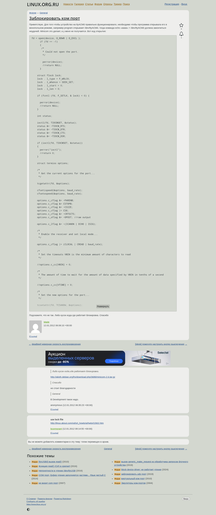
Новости (68, 4)
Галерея (79, 4)
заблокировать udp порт (133, 474)
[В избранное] (181, 25)
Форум (98, 4)
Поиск (126, 4)
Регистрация (172, 4)
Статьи (89, 4)
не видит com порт (48, 483)
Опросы (107, 4)
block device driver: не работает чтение (141, 469)
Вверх (186, 499)
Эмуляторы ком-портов (133, 483)
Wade (46, 322)
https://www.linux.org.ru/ (36, 504)
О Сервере (31, 499)
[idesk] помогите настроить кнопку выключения (159, 344)
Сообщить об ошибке (35, 501)
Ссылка (33, 336)
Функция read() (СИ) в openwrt (54, 466)
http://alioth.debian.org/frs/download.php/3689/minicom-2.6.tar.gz (82, 377)
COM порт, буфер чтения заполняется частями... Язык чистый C (72, 475)
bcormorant (56, 429)
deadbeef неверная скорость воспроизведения (56, 344)
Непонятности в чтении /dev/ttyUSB (57, 470)
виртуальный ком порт (133, 478)
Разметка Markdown (62, 499)
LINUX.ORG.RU (43, 4)
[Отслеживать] (181, 33)
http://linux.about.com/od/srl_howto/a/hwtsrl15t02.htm (77, 423)
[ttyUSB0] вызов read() (50, 461)
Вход (184, 4)
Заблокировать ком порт (54, 18)
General (44, 13)
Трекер (118, 4)
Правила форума (45, 499)
